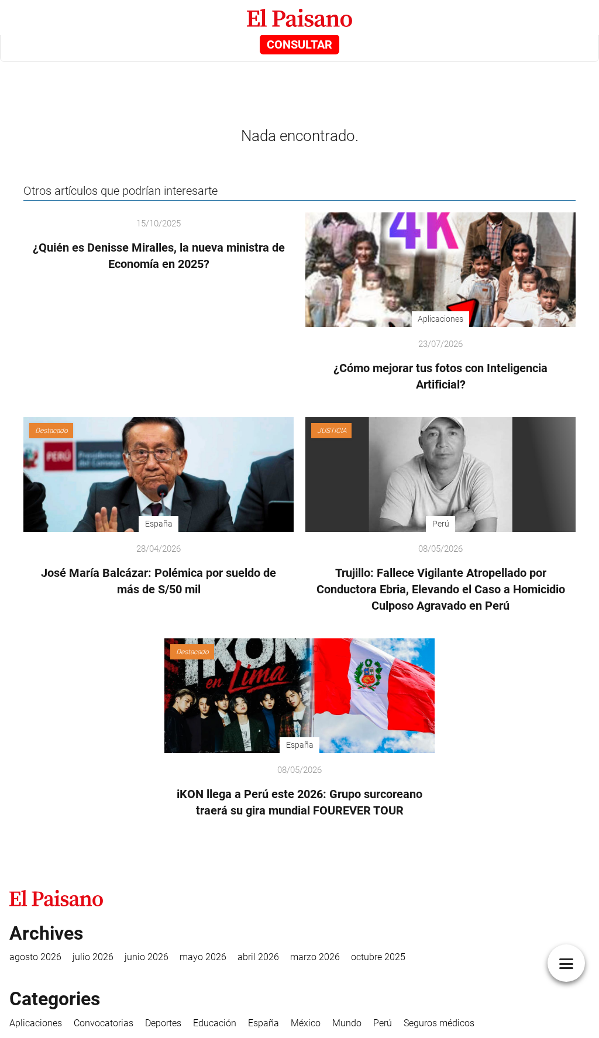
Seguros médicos (439, 1023)
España (263, 1023)
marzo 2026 (315, 957)
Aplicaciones (35, 1023)
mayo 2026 (203, 957)
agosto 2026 (35, 957)
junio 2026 (146, 957)
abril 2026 (258, 957)
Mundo (347, 1023)
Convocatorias (103, 1023)
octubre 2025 (378, 957)
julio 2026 (93, 957)
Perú (382, 1023)
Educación (214, 1023)
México (306, 1023)
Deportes (163, 1023)
